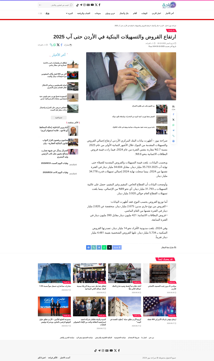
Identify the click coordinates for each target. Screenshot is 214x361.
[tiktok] (77, 5)
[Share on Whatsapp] (54, 45)
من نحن (151, 337)
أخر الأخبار (58, 55)
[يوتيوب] (92, 5)
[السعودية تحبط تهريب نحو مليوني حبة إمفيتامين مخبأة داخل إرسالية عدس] (72, 97)
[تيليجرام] (81, 5)
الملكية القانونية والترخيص (103, 337)
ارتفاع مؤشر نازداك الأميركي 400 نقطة (161, 319)
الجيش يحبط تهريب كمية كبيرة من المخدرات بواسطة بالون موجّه (133, 116)
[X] (96, 5)
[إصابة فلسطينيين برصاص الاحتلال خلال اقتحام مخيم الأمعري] (72, 86)
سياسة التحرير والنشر (67, 337)
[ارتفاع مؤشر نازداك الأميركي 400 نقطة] (159, 306)
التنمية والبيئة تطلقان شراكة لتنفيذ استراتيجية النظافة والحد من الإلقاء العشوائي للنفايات (89, 321)
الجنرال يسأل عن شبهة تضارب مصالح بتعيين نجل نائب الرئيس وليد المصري (54, 153)
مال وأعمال (171, 30)
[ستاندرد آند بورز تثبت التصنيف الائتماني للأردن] (159, 273)
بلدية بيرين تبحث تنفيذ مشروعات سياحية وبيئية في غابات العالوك (134, 127)
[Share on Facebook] (61, 45)
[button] (47, 13)
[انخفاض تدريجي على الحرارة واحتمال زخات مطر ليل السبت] (72, 109)
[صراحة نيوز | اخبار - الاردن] (169, 5)
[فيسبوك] (99, 5)
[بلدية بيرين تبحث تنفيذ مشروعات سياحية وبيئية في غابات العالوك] (161, 130)
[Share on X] (58, 45)
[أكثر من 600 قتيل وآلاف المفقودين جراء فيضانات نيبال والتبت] (72, 75)
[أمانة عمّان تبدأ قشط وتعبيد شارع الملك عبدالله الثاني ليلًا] (124, 273)
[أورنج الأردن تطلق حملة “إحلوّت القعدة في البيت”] (124, 306)
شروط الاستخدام (133, 337)
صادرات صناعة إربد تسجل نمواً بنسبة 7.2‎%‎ (55, 286)
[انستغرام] (84, 5)
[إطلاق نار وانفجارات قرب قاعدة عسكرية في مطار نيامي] (72, 64)
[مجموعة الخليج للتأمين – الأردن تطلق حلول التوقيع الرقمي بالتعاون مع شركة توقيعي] (54, 306)
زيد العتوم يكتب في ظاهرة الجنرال (143, 106)
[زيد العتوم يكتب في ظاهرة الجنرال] (161, 109)
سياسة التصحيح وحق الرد (84, 337)
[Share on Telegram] (173, 130)
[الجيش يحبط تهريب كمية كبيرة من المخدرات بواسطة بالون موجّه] (161, 119)
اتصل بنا (144, 337)
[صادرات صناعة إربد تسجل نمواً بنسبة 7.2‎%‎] (54, 273)
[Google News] (88, 5)
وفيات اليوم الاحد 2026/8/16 (55, 172)
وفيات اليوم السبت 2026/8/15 (54, 163)
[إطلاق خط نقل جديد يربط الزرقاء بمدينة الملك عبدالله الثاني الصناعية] (89, 273)
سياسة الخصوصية (120, 337)
